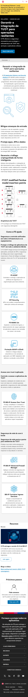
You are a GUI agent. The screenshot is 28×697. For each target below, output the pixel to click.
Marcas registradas (10, 687)
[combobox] (12, 60)
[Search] (23, 1)
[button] (14, 201)
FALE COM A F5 (8, 51)
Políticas (20, 687)
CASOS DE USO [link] (15, 19)
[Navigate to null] (14, 536)
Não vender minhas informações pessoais (14, 692)
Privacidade (6, 689)
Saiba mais (4, 12)
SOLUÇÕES (4, 19)
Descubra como (7, 636)
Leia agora (6, 559)
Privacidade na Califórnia (18, 689)
